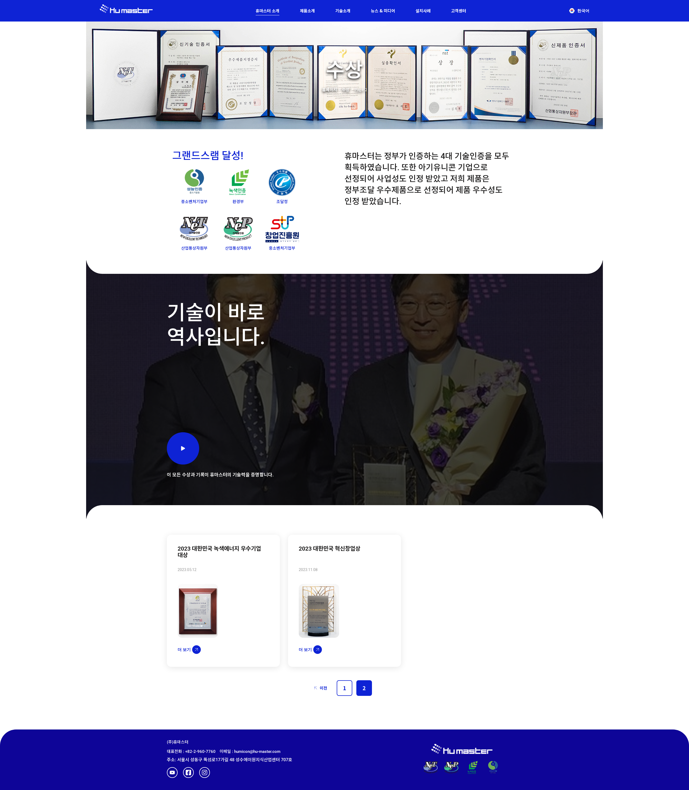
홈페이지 (329, 89)
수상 (346, 89)
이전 (323, 688)
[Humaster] (126, 11)
